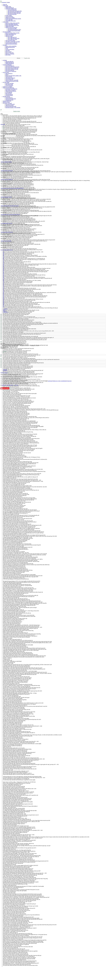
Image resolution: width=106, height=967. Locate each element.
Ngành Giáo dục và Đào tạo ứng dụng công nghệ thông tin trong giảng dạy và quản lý (19, 928)
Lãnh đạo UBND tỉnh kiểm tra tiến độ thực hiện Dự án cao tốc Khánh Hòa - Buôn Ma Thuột (21, 561)
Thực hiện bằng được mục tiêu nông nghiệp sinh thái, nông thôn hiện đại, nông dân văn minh (21, 310)
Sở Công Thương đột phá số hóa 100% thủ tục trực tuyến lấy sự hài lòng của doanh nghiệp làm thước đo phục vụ (25, 240)
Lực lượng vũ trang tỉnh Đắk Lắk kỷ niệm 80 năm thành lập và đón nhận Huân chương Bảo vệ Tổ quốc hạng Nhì (25, 271)
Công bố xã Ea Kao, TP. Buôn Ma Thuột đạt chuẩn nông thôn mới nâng (17, 403)
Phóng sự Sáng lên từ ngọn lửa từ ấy (10, 846)
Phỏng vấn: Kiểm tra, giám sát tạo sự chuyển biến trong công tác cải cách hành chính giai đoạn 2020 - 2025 (24, 759)
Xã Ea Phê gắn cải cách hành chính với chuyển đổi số (13, 178)
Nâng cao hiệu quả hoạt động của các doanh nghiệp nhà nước (15, 150)
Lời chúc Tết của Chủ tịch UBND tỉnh (10, 947)
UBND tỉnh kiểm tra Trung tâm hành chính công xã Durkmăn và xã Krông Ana (18, 291)
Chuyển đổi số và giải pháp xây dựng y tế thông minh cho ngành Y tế (16, 839)
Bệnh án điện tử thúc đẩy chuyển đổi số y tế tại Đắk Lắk (14, 193)
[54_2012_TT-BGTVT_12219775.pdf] (1, 181)
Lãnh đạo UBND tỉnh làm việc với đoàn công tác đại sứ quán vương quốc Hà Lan (19, 527)
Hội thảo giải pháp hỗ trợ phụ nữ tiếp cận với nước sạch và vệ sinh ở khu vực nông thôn (20, 434)
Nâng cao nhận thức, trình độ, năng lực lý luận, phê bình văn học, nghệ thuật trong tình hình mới (21, 600)
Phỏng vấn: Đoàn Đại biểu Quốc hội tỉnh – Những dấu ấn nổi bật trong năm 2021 (19, 742)
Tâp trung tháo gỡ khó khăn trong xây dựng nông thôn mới (14, 754)
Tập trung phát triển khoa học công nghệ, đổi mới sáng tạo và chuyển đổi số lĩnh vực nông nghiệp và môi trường (25, 256)
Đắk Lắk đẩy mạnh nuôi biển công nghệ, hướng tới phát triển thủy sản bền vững (18, 187)
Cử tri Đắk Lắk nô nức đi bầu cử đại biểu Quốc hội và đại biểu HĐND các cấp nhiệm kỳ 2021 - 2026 (23, 830)
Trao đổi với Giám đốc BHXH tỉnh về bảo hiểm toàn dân (14, 948)
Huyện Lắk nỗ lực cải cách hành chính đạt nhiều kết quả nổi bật (15, 647)
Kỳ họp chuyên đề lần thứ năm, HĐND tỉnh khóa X (13, 717)
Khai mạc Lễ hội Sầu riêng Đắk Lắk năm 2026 (12, 120)
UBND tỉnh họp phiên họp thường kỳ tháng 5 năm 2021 (14, 823)
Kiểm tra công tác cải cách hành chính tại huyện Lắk (13, 594)
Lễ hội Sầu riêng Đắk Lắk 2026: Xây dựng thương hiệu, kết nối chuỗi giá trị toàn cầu (19, 118)
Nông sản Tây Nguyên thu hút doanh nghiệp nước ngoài (14, 223)
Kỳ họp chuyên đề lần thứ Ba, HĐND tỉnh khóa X (13, 247)
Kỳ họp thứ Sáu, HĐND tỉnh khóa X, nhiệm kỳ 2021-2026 (14, 606)
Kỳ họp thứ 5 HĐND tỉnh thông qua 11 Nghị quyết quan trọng (15, 952)
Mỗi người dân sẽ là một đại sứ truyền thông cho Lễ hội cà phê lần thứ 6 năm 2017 (19, 962)
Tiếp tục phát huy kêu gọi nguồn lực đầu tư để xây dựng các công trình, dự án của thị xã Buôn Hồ (22, 473)
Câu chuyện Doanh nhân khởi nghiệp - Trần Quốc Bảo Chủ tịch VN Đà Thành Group (19, 853)
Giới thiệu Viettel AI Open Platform (10, 824)
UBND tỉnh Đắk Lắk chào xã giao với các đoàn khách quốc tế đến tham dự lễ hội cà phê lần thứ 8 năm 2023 (24, 648)
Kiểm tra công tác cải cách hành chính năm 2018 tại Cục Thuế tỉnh (16, 935)
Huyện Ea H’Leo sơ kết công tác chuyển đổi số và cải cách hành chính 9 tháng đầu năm (20, 423)
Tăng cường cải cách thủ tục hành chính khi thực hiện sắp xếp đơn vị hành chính (18, 311)
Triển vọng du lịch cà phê (8, 769)
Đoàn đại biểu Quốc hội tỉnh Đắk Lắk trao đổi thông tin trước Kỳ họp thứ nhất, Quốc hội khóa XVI (22, 175)
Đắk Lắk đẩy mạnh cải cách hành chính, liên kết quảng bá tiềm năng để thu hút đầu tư (19, 521)
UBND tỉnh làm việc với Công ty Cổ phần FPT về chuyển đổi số (15, 739)
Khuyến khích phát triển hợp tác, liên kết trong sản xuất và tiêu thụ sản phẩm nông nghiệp (20, 557)
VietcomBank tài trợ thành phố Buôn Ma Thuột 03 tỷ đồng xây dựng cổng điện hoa (19, 851)
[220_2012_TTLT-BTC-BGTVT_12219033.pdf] (1, 216)
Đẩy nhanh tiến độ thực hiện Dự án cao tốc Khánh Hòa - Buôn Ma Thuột (17, 555)
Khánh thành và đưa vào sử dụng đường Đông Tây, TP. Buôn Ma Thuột (17, 543)
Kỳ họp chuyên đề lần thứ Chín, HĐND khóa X (12, 614)
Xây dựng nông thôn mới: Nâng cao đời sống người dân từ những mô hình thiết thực (19, 164)
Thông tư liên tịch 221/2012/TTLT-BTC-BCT (10, 205)
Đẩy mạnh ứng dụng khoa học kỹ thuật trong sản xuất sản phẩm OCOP (17, 350)
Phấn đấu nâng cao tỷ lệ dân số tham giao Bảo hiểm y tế (14, 812)
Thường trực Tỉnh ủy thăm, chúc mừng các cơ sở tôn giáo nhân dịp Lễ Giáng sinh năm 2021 (21, 757)
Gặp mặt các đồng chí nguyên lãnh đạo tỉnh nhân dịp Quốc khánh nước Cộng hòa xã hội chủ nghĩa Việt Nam (24, 274)
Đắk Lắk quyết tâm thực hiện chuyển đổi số (11, 833)
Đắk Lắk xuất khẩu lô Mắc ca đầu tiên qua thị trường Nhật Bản (15, 682)
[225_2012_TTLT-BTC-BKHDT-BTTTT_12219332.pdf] (1, 190)
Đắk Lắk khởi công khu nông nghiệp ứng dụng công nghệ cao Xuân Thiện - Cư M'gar (20, 693)
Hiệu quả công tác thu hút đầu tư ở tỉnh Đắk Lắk (12, 745)
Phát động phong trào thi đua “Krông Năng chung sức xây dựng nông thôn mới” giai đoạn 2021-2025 (23, 602)
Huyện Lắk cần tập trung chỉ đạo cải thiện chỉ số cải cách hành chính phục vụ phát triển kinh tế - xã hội (23, 481)
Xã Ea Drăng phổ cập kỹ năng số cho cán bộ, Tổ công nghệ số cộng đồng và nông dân (20, 273)
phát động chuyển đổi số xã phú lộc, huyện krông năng (13, 707)
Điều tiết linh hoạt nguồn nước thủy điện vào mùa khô (13, 519)
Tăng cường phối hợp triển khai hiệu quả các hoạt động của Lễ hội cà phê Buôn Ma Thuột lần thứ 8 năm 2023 (24, 655)
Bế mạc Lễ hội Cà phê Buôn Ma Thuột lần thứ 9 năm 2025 (14, 340)
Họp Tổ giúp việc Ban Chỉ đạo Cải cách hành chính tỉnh (14, 786)
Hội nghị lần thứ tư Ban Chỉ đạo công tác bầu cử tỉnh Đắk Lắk (15, 213)
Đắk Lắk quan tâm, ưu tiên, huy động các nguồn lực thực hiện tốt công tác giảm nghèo (20, 393)
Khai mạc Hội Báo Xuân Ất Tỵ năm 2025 (11, 392)
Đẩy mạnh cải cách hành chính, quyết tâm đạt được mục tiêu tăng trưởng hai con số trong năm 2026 (22, 190)
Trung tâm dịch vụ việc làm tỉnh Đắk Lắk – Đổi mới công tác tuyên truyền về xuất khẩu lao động (22, 855)
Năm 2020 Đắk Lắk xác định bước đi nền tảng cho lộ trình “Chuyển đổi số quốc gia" (19, 903)
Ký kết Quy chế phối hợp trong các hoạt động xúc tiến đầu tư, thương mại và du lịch (19, 397)
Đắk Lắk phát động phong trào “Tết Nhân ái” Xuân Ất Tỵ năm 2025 (16, 396)
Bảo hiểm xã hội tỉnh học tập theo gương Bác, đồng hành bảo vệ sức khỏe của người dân (20, 951)
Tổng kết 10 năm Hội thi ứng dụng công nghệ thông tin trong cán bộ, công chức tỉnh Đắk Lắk (21, 914)
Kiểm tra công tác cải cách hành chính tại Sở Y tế (12, 621)
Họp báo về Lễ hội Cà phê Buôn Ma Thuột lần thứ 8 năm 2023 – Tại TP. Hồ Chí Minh (20, 671)
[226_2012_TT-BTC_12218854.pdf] (1, 164)
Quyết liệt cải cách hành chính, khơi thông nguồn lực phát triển (15, 176)
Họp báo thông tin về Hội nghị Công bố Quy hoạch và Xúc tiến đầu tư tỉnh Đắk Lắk (19, 146)
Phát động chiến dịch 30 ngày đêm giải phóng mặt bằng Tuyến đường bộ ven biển (19, 168)
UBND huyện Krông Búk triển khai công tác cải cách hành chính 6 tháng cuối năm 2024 (20, 441)
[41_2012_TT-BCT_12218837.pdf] (1, 243)
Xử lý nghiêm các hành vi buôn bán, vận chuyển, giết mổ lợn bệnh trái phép (17, 281)
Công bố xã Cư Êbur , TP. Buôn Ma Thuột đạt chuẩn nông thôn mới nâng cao (18, 402)
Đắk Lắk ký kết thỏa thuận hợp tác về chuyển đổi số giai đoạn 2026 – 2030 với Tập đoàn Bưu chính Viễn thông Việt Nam (26, 170)
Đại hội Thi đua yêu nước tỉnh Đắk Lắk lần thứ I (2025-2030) (15, 250)
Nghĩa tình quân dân (7, 746)
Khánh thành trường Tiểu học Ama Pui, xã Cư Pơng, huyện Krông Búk (17, 850)
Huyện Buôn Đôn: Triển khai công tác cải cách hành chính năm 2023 (16, 666)
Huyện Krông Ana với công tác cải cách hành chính (13, 939)
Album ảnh (2, 124)
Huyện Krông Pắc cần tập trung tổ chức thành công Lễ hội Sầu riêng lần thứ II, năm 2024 (20, 479)
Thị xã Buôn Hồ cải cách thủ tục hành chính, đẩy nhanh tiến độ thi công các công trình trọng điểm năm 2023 (24, 669)
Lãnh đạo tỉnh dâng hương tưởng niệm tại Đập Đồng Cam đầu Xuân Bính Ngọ (18, 203)
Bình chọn (2, 347)
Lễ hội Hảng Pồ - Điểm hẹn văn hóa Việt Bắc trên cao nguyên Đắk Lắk (17, 368)
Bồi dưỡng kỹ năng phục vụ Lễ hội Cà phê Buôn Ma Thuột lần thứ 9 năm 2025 (18, 348)
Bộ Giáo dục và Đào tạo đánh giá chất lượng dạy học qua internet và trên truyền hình (19, 877)
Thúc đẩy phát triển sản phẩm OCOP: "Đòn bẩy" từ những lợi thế (16, 692)
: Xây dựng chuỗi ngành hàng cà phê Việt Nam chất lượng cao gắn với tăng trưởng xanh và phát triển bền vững (24, 649)
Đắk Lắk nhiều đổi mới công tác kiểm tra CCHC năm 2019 (14, 913)
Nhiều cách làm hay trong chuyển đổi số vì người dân (13, 262)
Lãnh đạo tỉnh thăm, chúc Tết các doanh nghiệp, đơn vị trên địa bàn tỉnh (17, 502)
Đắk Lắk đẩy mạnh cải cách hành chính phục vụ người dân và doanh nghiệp (18, 801)
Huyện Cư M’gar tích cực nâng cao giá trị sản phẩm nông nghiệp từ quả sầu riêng (19, 716)
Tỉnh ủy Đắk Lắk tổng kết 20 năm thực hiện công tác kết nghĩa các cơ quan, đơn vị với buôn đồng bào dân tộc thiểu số (26, 417)
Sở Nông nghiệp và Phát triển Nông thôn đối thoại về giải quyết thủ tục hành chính (19, 711)
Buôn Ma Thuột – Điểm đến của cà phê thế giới (12, 661)
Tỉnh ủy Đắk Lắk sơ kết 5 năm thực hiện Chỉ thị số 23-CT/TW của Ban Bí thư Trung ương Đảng (22, 633)
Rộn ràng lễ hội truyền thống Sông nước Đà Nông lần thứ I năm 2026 (16, 209)
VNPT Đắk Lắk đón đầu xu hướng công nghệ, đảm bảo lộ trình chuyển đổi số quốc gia (20, 875)
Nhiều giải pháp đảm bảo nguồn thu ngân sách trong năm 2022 (15, 750)
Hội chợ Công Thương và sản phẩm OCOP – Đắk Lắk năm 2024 (15, 399)
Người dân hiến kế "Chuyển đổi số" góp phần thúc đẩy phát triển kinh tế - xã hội (18, 834)
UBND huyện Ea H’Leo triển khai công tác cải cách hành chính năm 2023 (17, 652)
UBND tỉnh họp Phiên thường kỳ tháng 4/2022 (12, 730)
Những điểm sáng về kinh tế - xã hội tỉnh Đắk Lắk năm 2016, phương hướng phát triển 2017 (21, 963)
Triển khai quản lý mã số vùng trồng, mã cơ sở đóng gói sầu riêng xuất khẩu (17, 712)
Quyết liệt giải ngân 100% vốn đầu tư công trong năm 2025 (14, 378)
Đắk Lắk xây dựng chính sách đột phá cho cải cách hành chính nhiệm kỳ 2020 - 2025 (19, 788)
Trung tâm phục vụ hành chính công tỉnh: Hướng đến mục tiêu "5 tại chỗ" (17, 901)
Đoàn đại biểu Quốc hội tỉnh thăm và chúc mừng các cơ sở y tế (15, 357)
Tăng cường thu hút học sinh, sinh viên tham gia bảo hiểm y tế (15, 705)
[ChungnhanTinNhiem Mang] (6, 385)
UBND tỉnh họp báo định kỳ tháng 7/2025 (11, 287)
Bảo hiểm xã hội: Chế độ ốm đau (9, 891)
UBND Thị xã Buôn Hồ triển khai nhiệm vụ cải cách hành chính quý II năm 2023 (19, 634)
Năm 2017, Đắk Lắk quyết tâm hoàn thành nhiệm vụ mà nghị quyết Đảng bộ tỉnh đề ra (20, 960)
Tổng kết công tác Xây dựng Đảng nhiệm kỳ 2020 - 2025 (14, 501)
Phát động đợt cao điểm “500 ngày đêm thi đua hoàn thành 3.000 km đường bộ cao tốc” (20, 446)
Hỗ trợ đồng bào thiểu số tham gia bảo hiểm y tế (12, 639)
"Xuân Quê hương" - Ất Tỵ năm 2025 (10, 391)
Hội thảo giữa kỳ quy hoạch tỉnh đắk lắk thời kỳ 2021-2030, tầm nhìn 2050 (17, 727)
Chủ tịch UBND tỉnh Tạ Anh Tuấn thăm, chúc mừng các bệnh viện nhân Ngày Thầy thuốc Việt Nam (22, 208)
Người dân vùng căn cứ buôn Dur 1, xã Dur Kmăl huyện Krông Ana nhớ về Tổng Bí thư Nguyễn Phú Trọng (24, 471)
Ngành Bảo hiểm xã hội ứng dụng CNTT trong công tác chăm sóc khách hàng (18, 630)
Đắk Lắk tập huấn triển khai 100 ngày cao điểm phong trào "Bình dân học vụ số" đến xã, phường (22, 280)
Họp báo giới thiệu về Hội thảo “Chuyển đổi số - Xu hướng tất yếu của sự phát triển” (19, 840)
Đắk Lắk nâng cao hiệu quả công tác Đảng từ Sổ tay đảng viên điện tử (16, 186)
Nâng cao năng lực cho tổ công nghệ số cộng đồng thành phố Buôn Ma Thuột (18, 439)
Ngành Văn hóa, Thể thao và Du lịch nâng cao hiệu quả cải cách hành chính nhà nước (19, 768)
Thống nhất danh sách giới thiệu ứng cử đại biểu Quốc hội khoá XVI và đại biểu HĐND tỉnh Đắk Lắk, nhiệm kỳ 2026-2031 (27, 211)
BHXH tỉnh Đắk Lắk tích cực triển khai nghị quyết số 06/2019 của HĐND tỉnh (18, 883)
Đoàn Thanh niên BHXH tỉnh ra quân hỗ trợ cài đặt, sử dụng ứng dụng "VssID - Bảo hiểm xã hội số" (23, 838)
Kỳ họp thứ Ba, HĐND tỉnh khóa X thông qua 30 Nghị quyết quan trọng (17, 753)
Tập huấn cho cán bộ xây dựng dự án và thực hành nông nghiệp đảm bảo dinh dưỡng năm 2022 (21, 687)
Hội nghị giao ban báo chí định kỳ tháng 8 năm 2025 (13, 283)
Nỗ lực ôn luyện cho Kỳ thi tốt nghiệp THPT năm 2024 (14, 484)
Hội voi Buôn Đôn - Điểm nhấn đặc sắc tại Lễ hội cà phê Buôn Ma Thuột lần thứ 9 (19, 358)
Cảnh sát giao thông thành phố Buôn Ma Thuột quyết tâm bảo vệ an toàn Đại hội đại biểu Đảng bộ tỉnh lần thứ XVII (25, 861)
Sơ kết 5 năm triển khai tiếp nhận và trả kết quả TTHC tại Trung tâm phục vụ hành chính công (21, 385)
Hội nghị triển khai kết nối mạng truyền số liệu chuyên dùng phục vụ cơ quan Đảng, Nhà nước (21, 152)
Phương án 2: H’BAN (24, 345)
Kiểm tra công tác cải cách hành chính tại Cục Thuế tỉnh (14, 551)
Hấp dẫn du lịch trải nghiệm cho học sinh (11, 514)
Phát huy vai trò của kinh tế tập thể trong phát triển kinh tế (14, 541)
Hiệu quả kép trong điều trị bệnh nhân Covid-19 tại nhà (13, 748)
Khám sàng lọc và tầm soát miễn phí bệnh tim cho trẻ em (14, 491)
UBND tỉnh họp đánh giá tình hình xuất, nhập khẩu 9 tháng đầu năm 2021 (17, 798)
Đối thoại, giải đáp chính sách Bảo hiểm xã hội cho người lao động (16, 629)
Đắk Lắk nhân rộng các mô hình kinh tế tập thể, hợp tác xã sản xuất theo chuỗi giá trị (19, 558)
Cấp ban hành (3, 151)
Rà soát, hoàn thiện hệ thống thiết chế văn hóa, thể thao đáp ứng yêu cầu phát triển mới (20, 131)
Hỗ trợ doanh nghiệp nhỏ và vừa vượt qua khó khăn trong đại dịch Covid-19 (18, 793)
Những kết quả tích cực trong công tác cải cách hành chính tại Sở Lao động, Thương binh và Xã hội (22, 937)
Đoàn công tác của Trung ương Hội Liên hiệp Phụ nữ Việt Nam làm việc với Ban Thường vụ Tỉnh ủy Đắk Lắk (24, 429)
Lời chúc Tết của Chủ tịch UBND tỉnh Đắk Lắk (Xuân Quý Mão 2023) (17, 678)
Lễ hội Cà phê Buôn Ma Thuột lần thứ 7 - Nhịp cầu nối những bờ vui (16, 926)
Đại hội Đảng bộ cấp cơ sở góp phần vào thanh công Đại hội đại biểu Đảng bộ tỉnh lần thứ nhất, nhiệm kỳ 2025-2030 (26, 270)
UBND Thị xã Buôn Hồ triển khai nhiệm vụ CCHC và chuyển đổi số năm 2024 (18, 529)
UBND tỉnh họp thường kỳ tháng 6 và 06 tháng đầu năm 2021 (15, 816)
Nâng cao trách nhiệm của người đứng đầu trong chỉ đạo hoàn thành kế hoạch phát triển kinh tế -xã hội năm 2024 (25, 459)
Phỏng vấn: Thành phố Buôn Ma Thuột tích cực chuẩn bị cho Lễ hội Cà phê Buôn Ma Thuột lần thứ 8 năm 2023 (25, 672)
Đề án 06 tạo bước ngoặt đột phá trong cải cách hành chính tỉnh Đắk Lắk (17, 141)
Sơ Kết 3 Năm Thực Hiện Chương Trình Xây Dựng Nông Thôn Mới (16, 599)
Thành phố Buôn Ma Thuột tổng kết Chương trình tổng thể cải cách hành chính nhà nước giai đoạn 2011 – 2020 (25, 873)
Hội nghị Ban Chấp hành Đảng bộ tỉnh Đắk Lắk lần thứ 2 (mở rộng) (16, 216)
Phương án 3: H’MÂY (34, 345)
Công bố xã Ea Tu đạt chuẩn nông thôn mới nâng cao (13, 404)
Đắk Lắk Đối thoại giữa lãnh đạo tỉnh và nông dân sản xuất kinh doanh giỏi (17, 684)
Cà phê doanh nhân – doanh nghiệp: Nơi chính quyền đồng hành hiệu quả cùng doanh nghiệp (21, 918)
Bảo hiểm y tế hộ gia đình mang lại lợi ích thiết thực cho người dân (16, 944)
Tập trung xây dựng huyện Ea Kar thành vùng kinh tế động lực (15, 772)
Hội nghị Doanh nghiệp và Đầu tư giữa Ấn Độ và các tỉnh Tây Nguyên (17, 512)
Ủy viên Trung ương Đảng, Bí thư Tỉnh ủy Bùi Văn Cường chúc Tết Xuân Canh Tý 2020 (20, 906)
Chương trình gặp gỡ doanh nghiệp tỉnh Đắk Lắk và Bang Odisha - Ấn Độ (17, 537)
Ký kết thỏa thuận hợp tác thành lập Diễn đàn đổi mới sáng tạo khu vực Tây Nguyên (19, 704)
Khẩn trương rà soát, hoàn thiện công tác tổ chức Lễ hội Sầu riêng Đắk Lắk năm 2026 (19, 121)
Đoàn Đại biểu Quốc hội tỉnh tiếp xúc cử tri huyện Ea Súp (14, 566)
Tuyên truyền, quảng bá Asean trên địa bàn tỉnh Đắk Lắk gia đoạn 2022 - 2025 (18, 714)
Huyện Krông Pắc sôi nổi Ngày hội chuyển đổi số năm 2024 (14, 419)
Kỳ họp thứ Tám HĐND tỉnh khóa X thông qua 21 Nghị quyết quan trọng (17, 461)
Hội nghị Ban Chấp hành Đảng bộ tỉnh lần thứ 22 (12, 496)
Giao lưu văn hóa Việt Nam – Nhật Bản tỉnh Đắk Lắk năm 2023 (15, 569)
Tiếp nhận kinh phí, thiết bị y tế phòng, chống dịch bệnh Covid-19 (16, 790)
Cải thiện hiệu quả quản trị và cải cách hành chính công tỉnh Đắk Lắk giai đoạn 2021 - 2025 (21, 741)
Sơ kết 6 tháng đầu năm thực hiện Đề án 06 (11, 460)
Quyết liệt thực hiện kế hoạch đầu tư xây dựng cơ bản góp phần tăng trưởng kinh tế (19, 752)
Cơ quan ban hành (4, 154)
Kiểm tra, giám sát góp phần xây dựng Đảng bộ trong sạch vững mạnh (16, 783)
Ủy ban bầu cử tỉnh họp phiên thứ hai (10, 842)
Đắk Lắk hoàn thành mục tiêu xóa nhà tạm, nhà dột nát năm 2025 (15, 266)
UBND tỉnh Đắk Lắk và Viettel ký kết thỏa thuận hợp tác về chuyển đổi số (17, 282)
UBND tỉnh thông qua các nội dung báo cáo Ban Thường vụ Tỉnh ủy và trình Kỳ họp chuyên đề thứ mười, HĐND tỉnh (26, 564)
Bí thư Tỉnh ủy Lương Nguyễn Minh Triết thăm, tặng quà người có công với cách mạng (20, 130)
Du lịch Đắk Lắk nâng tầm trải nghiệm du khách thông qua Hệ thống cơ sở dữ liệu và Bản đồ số (21, 172)
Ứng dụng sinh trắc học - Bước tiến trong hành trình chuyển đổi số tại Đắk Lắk (18, 184)
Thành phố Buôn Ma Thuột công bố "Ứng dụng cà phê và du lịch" (16, 679)
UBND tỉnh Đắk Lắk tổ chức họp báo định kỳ (12, 394)
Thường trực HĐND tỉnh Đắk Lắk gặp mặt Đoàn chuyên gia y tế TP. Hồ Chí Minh (19, 132)
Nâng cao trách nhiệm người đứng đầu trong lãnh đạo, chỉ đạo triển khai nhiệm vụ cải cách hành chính (23, 469)
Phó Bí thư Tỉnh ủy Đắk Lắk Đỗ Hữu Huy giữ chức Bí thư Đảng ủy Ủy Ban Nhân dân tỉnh (21, 192)
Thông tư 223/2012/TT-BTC (6, 196)
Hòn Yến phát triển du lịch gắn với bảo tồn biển (12, 166)
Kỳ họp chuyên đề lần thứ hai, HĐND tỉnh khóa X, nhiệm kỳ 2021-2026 (17, 729)
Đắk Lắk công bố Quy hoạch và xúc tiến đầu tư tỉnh (13, 137)
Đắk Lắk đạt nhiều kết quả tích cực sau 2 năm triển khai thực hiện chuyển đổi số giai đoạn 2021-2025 (22, 575)
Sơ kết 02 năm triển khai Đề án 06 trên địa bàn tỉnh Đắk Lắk (14, 495)
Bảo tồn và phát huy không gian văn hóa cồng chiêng (13, 546)
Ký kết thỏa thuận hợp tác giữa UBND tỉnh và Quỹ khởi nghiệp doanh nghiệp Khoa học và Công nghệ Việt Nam (25, 934)
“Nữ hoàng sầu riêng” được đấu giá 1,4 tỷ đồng (12, 433)
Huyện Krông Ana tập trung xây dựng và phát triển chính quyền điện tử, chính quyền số (20, 636)
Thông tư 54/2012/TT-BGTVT (7, 179)
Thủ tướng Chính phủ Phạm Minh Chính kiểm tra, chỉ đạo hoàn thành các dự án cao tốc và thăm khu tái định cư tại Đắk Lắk (27, 201)
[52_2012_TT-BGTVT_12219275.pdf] (1, 234)
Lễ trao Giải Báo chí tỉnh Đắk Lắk (9, 478)
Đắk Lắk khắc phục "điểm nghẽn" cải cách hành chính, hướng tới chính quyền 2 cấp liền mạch (21, 304)
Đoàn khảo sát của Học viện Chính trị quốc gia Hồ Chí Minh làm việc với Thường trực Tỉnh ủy (21, 457)
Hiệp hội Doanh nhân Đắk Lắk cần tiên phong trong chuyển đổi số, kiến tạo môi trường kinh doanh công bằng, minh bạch (26, 268)
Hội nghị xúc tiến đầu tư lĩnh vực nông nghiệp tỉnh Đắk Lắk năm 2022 (16, 731)
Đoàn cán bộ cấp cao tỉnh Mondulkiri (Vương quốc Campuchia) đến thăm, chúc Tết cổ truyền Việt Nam (23, 532)
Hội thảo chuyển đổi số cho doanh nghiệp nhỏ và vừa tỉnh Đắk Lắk (16, 778)
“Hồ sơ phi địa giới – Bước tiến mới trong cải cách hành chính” (15, 257)
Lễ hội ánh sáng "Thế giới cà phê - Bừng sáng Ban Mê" (14, 651)
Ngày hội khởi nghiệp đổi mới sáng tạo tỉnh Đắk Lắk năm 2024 (15, 415)
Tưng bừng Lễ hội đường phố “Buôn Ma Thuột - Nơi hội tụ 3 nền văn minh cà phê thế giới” (21, 650)
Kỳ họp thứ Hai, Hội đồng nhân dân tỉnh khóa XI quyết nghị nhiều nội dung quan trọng (20, 129)
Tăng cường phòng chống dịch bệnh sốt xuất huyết (13, 451)
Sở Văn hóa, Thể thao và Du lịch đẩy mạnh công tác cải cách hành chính (17, 400)
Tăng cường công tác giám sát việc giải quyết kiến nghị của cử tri (15, 593)
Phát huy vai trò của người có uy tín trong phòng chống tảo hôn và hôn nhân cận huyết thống (21, 222)
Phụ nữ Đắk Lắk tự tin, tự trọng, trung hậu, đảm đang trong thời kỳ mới (17, 964)
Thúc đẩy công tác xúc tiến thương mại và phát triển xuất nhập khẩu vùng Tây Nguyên (20, 509)
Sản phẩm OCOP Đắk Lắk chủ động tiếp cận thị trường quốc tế (15, 513)
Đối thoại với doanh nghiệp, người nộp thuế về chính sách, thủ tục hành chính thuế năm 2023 (21, 626)
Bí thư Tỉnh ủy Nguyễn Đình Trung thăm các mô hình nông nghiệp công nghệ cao (19, 732)
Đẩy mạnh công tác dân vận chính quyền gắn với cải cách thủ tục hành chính (18, 946)
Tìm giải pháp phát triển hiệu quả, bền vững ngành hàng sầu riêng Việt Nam (17, 570)
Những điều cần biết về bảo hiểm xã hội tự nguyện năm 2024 (15, 411)
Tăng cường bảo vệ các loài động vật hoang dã (12, 573)
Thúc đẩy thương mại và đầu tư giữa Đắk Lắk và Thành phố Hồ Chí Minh (17, 467)
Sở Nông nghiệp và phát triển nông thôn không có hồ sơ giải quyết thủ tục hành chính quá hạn (21, 438)
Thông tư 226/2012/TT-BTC (6, 161)
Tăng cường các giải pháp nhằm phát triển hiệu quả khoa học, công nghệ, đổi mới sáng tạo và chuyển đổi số (24, 259)
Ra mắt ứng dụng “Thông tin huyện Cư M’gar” (12, 586)
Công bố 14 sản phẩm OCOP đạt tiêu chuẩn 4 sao (12, 453)
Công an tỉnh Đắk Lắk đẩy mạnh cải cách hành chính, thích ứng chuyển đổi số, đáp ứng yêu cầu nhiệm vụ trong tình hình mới (27, 278)
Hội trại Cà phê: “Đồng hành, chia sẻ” (10, 347)
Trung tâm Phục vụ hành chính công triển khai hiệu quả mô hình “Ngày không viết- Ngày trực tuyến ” (23, 667)
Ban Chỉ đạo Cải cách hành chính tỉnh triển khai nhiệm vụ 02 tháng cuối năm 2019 (19, 908)
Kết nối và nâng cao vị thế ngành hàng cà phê (12, 696)
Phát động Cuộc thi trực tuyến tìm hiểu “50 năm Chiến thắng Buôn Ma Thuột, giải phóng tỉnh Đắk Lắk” (23, 370)
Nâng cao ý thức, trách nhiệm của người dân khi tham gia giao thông (16, 867)
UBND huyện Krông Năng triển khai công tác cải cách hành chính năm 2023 (18, 653)
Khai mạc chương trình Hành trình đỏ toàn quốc (12, 475)
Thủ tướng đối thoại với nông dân (9, 864)
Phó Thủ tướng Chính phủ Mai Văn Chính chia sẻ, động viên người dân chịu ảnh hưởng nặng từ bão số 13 (23, 234)
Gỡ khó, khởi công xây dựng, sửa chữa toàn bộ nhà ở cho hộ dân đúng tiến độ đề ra (19, 219)
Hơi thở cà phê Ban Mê (7, 660)
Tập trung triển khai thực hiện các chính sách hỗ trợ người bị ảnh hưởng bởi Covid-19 (19, 766)
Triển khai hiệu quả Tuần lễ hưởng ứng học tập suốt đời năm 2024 (16, 407)
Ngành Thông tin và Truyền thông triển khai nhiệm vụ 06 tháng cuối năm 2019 (18, 917)
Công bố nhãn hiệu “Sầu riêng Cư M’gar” (11, 550)
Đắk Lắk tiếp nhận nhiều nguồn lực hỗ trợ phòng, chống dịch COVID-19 (17, 773)
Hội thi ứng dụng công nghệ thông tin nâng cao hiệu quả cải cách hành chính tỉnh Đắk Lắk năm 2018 (22, 936)
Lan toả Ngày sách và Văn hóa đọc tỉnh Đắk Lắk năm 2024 (14, 483)
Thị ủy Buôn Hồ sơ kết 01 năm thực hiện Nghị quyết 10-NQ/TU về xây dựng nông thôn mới (21, 515)
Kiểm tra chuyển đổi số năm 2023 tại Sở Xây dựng (13, 631)
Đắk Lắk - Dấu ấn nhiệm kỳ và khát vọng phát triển (13, 863)
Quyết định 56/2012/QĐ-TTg (6, 223)
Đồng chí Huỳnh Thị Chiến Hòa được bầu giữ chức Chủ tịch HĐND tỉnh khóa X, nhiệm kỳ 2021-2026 (23, 703)
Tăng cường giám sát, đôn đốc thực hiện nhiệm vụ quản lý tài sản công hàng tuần (18, 157)
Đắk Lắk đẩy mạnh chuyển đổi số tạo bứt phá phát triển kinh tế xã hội (16, 428)
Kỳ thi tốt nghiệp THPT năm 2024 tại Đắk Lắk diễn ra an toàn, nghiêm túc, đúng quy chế (20, 476)
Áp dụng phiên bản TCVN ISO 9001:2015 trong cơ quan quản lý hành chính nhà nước (20, 943)
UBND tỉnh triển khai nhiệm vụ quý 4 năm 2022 (12, 701)
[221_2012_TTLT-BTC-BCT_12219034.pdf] (1, 208)
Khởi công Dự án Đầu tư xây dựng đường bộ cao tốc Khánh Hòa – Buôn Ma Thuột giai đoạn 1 (21, 625)
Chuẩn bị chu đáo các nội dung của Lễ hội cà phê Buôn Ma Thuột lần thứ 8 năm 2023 (19, 674)
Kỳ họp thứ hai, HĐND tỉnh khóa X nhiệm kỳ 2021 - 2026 (14, 813)
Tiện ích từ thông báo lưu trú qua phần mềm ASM (12, 504)
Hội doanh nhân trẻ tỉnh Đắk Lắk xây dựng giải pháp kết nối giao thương (17, 749)
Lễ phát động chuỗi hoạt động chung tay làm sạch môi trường (15, 153)
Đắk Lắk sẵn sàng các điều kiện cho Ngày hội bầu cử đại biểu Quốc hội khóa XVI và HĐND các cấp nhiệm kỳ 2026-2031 (27, 199)
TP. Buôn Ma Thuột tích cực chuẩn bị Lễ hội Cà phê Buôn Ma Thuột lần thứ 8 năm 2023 (20, 654)
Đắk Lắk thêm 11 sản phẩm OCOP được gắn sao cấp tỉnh (14, 756)
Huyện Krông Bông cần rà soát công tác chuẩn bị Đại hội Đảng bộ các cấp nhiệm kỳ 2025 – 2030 (22, 480)
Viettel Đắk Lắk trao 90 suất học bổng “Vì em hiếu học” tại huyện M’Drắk (17, 585)
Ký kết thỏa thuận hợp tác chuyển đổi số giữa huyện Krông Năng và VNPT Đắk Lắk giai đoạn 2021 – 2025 (24, 777)
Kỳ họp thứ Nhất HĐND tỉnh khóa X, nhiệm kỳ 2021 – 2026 (15, 818)
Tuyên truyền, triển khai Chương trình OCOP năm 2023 (14, 577)
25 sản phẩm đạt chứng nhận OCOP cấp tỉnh (11, 624)
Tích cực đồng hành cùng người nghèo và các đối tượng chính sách (16, 715)
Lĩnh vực (2, 140)
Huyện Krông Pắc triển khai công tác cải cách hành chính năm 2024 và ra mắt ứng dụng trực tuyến (22, 525)
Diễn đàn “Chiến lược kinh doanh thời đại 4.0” (12, 622)
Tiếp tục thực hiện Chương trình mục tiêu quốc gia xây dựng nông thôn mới (17, 761)
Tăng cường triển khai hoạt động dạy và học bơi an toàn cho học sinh (16, 482)
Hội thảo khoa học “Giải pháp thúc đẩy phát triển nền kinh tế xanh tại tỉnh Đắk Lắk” (19, 156)
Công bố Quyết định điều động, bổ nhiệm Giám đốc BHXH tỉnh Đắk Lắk (17, 829)
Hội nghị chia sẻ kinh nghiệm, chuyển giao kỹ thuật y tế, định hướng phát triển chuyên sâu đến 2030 (22, 225)
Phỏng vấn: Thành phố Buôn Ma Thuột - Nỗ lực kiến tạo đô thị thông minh (17, 735)
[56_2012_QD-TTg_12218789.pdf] (1, 225)
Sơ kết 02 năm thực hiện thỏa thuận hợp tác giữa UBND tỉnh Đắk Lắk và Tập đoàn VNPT (20, 576)
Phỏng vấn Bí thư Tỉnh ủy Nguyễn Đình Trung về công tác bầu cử (16, 831)
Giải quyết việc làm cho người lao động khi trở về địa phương (15, 751)
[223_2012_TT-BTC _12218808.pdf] (1, 199)
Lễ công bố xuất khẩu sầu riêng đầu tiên (10, 695)
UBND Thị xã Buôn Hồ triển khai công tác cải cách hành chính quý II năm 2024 (18, 516)
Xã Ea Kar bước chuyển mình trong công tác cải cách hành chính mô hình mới (18, 154)
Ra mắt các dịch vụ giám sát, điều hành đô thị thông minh (14, 643)
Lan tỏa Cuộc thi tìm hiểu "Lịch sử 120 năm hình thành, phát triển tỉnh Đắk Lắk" (18, 499)
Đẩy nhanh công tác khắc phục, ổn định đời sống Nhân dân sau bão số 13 (17, 231)
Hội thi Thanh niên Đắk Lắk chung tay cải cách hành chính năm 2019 (16, 910)
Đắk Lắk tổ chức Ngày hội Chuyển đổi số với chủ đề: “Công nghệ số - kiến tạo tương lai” (20, 255)
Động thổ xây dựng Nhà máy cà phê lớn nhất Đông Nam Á (14, 343)
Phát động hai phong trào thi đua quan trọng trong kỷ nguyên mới (15, 212)
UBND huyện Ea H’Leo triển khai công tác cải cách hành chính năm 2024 (17, 518)
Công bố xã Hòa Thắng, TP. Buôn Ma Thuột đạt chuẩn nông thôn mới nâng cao (18, 401)
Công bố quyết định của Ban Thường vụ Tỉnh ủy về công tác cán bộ (16, 238)
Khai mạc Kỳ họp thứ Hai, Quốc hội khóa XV (12, 785)
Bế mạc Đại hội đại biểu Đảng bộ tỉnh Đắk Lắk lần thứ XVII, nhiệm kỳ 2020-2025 (19, 862)
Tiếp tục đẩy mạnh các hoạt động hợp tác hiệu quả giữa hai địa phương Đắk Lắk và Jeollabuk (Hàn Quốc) (23, 656)
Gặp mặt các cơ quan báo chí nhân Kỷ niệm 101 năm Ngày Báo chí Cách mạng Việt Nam (20, 144)
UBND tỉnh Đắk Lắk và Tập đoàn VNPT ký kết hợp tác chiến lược (16, 844)
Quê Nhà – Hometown (7, 658)
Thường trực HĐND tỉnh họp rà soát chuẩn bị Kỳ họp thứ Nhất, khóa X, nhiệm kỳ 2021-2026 (21, 821)
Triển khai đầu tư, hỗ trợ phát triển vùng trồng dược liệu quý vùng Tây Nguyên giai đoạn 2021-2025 (22, 690)
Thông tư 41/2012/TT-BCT (6, 240)
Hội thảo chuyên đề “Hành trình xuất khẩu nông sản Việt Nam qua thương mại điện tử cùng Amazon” (23, 249)
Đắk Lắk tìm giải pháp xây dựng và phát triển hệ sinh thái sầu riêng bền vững (18, 431)
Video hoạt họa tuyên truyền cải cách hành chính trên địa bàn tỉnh (15, 954)
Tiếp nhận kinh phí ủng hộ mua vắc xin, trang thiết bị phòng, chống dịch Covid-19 (19, 827)
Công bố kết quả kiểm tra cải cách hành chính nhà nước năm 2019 (16, 909)
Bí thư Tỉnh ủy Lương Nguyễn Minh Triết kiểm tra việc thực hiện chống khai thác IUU (20, 248)
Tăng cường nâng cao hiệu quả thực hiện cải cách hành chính (15, 670)
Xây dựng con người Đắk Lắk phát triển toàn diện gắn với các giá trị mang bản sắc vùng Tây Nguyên (22, 448)
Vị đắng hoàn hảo (6, 659)
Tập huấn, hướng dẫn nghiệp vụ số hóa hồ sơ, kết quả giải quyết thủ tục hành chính (19, 616)
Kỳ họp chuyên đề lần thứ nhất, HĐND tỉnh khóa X (13, 738)
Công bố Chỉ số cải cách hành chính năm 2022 (12, 620)
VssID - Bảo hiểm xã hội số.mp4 (9, 849)
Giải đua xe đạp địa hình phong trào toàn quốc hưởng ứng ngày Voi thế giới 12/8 (18, 596)
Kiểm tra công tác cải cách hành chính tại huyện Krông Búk (14, 911)
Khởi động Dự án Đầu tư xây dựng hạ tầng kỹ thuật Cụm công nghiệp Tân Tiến (18, 143)
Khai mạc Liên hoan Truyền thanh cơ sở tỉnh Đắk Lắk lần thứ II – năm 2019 (18, 922)
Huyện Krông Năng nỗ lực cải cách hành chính (12, 945)
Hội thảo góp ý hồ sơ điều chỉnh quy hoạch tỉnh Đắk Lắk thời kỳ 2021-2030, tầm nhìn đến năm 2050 (22, 149)
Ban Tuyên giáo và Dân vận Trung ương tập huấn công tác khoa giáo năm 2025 (18, 243)
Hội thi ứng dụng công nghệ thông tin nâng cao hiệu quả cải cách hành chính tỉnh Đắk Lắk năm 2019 (22, 919)
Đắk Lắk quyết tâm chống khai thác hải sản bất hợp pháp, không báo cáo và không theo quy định (22, 289)
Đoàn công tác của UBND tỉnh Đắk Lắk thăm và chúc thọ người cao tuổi (17, 485)
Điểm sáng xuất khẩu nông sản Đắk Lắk (11, 386)
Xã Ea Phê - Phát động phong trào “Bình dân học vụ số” (14, 298)
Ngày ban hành (3, 143)
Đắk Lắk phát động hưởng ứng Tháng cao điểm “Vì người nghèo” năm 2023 (18, 538)
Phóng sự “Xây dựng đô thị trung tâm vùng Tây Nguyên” (14, 740)
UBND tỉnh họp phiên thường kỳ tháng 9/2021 (12, 796)
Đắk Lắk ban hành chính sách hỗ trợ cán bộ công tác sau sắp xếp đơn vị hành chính (19, 300)
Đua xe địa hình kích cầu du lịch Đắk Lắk (11, 597)
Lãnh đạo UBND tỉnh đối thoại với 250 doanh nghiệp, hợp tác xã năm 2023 (17, 547)
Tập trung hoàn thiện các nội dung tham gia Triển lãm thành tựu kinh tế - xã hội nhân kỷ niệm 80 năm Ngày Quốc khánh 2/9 (27, 285)
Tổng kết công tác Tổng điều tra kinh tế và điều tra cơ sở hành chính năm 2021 (18, 724)
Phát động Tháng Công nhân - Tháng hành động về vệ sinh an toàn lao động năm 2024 (20, 498)
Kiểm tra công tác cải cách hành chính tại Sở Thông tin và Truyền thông (17, 437)
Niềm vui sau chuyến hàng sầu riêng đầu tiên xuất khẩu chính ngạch (16, 697)
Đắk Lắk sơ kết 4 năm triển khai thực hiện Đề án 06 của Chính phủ (16, 145)
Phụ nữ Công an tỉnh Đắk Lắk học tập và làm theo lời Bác (14, 794)
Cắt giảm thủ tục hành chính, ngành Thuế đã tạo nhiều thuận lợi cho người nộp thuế (19, 420)
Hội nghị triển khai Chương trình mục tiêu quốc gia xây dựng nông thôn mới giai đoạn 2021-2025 (22, 719)
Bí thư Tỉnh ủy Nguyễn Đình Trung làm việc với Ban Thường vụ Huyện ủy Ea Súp (19, 526)
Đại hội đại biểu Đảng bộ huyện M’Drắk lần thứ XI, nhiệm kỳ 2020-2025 (17, 866)
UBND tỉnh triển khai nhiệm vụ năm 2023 (11, 683)
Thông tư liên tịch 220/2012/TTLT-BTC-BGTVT (10, 214)
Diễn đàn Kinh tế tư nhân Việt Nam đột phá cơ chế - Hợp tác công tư (16, 139)
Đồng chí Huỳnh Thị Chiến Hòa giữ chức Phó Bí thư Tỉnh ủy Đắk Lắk (17, 424)
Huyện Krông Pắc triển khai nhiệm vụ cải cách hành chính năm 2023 (16, 676)
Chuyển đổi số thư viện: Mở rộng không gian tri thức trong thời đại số (16, 194)
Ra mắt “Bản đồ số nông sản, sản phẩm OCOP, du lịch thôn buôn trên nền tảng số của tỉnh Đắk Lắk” (22, 122)
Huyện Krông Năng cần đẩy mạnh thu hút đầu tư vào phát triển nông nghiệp (18, 435)
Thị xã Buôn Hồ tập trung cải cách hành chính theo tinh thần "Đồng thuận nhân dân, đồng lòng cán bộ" (23, 373)
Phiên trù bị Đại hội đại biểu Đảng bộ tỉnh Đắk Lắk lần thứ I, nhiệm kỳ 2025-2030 (19, 267)
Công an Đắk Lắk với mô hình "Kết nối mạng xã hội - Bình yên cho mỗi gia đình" (19, 880)
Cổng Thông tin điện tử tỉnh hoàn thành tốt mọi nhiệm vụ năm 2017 (16, 949)
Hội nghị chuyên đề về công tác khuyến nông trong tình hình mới (15, 272)
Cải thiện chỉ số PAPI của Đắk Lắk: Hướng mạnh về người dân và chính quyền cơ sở (19, 879)
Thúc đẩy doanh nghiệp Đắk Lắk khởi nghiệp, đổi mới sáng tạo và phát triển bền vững (19, 416)
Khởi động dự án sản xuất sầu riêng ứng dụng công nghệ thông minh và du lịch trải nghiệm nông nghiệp (23, 426)
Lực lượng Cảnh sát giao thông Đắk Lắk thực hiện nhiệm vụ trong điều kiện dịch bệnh (20, 810)
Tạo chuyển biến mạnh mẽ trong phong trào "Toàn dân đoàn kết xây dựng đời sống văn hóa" (21, 604)
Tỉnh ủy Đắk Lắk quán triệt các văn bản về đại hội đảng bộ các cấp (16, 418)
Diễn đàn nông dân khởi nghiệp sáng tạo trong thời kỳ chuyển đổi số (16, 694)
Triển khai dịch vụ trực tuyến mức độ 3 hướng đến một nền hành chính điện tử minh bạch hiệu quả (22, 955)
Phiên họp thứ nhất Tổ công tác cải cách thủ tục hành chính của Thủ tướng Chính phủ (19, 588)
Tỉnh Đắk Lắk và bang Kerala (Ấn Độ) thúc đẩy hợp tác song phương (16, 487)
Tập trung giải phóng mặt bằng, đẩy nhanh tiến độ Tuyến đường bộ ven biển (18, 217)
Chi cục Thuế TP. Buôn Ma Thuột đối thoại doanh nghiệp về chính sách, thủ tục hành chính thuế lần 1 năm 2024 (25, 486)
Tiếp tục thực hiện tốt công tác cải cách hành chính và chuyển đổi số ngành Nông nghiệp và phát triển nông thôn (25, 603)
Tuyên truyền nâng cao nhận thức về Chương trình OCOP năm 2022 (16, 689)
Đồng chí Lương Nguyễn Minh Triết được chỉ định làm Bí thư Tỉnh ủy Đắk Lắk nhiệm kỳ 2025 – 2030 (23, 251)
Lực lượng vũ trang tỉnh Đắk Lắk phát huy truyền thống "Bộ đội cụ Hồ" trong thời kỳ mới (20, 795)
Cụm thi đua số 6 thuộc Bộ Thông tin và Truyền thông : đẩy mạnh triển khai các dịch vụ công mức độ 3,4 (23, 896)
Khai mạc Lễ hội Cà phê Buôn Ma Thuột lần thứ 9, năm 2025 (15, 352)
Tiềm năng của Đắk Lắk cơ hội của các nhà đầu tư (12, 507)
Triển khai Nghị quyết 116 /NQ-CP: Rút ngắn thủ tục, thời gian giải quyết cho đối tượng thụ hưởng (22, 776)
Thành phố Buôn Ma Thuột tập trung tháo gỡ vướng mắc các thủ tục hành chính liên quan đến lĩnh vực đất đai (24, 554)
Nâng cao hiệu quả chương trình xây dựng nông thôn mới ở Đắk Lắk (16, 811)
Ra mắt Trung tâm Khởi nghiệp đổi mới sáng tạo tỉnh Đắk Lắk (15, 464)
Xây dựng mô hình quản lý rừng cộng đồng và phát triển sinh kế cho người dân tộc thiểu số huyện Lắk (23, 592)
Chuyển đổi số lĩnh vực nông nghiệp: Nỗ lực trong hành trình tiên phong (17, 799)
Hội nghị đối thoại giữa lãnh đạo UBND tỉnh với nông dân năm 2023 (16, 539)
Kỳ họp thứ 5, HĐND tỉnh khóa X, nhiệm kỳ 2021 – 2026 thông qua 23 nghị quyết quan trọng (21, 685)
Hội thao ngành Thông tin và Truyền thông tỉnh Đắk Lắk (14, 430)
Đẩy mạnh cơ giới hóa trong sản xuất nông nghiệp (12, 698)
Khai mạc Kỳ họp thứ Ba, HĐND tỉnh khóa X (12, 765)
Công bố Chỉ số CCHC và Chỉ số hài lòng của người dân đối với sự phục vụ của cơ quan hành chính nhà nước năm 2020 (26, 820)
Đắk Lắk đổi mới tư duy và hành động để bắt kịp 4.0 (13, 887)
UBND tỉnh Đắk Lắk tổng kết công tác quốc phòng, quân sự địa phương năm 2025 (19, 220)
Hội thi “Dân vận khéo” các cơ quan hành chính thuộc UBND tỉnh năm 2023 (18, 591)
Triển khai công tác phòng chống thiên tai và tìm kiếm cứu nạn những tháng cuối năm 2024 (20, 462)
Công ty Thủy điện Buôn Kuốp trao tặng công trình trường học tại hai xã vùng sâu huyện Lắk (21, 582)
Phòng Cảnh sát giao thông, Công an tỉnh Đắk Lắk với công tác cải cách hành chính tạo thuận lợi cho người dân (24, 940)
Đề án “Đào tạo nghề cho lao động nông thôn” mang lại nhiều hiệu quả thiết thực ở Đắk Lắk (21, 856)
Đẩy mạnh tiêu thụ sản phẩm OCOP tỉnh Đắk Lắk (12, 542)
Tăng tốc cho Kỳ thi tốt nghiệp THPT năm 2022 (12, 723)
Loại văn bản (3, 138)
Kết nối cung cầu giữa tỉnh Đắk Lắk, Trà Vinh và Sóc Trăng (14, 456)
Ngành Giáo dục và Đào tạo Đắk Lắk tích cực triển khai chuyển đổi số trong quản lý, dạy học (21, 889)
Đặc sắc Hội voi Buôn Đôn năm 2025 (10, 346)
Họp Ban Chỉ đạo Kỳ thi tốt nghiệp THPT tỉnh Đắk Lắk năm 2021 (16, 825)
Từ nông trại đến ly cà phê (8, 663)
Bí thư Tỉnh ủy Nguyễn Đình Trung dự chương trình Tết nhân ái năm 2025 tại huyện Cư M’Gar (21, 379)
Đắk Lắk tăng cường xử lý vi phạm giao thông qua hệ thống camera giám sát (18, 858)
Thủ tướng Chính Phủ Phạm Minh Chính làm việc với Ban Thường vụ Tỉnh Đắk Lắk (19, 436)
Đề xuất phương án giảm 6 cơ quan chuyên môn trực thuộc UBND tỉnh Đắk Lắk (18, 372)
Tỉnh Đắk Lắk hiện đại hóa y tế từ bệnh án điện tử (12, 260)
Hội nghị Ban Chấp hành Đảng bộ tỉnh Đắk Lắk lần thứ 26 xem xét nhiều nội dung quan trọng (21, 425)
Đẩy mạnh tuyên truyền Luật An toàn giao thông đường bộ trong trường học (18, 869)
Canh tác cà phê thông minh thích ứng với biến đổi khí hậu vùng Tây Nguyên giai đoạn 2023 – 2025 (22, 627)
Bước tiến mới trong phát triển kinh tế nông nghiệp (13, 492)
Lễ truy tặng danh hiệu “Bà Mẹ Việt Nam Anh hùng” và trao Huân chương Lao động (19, 126)
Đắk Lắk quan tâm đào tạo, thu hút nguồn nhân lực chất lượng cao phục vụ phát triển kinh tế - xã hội (22, 726)
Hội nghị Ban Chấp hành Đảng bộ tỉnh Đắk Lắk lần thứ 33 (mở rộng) (16, 313)
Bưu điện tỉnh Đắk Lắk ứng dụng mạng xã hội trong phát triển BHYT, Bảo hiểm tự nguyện (20, 881)
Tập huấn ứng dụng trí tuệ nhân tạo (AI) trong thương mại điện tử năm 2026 (18, 174)
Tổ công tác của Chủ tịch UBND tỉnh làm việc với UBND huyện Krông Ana (18, 925)
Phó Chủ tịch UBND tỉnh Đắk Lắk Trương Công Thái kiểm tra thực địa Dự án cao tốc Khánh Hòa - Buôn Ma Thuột (25, 161)
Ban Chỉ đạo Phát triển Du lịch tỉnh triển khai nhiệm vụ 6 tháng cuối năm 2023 (18, 587)
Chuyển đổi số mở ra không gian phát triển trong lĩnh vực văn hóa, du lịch (17, 226)
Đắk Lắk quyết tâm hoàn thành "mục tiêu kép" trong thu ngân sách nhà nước (18, 804)
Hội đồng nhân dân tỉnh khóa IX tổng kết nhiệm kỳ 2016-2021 (15, 832)
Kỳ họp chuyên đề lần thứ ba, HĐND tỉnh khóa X (13, 722)
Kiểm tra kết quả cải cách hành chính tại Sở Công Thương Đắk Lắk (16, 921)
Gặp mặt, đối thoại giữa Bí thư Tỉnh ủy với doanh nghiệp (14, 902)
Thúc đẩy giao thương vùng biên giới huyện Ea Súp (13, 458)
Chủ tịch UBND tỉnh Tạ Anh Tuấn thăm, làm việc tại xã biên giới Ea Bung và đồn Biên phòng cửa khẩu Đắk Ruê (25, 295)
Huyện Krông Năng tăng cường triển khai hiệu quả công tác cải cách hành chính (18, 615)
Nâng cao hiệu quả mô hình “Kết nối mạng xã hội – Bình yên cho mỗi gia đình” (18, 876)
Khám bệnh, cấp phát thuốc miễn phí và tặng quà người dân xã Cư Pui (16, 124)
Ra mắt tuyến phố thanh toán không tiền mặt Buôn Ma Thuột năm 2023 (17, 584)
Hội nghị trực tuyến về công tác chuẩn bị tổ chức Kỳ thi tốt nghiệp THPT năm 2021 (19, 828)
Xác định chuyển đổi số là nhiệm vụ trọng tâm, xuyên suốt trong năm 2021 (17, 841)
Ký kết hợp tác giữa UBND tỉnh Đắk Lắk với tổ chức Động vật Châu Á (17, 762)
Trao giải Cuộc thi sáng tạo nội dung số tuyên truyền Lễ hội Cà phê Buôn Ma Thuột (19, 356)
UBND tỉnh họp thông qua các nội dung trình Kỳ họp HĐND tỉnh (16, 579)
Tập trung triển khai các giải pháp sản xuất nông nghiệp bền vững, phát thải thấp (18, 253)
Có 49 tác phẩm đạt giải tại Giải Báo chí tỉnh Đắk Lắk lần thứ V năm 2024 (17, 312)
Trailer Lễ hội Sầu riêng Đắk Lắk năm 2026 (11, 123)
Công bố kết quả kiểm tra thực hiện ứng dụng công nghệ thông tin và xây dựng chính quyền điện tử (22, 895)
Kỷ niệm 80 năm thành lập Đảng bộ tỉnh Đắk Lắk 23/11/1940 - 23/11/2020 (17, 857)
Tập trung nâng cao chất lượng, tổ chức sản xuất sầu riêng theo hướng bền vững (18, 229)
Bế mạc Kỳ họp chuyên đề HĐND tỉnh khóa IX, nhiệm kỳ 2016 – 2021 (17, 835)
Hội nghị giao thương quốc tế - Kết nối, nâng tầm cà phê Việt (15, 351)
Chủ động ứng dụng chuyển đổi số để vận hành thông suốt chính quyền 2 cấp (18, 305)
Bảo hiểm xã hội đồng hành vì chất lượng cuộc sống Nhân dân (15, 412)
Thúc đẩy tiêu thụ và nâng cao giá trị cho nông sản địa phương (15, 540)
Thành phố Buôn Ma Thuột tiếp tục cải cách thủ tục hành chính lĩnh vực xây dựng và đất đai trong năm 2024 (24, 535)
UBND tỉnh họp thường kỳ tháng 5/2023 (11, 617)
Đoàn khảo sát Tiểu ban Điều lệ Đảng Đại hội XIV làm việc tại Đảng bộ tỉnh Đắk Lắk (19, 470)
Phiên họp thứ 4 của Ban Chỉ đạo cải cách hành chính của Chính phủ (16, 637)
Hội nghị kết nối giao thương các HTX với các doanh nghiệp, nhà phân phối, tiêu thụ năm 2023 (21, 581)
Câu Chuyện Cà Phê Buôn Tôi (9, 662)
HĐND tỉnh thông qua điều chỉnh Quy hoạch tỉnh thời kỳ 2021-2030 (16, 148)
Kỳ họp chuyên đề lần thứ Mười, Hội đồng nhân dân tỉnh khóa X (15, 549)
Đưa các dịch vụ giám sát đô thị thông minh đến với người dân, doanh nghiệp (18, 644)
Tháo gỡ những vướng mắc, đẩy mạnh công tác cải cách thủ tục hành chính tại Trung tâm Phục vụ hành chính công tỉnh (26, 158)
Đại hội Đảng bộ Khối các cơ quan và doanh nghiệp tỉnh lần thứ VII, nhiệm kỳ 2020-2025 (20, 865)
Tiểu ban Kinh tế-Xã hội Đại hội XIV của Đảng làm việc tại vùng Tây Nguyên (18, 450)
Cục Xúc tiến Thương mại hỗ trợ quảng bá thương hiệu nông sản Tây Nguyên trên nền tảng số (21, 510)
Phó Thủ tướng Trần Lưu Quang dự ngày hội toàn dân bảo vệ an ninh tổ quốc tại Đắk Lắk (20, 595)
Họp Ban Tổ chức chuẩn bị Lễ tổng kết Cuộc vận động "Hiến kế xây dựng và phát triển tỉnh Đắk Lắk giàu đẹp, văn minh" (27, 845)
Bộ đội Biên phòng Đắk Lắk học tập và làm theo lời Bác (14, 808)
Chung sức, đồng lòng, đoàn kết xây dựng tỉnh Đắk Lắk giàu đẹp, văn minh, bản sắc (19, 288)
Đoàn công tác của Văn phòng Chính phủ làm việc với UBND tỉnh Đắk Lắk (18, 640)
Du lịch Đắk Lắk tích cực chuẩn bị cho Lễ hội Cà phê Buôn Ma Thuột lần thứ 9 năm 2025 (20, 354)
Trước (4, 309)
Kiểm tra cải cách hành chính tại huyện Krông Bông (13, 915)
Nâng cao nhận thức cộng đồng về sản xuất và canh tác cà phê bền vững (17, 447)
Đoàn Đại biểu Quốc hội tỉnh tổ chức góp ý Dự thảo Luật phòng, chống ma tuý (18, 843)
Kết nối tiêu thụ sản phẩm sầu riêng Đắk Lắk (11, 608)
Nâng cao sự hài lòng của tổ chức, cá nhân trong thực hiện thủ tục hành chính (18, 589)
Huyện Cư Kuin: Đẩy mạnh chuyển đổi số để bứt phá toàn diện (15, 523)
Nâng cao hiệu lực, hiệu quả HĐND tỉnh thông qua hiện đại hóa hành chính (17, 177)
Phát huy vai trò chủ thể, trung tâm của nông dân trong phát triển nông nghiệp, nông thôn (20, 560)
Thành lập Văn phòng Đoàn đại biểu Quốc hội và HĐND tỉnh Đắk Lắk (17, 819)
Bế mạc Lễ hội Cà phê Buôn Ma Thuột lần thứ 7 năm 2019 (14, 929)
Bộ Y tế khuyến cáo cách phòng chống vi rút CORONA (14, 904)
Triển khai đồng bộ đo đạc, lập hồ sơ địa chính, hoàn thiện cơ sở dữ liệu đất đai (18, 183)
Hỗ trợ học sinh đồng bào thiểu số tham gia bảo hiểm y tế (14, 565)
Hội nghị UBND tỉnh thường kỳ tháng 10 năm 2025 (13, 246)
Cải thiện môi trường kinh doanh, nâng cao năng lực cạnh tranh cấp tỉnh (17, 452)
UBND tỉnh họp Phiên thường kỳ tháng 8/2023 (12, 583)
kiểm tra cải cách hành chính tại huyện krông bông (13, 710)
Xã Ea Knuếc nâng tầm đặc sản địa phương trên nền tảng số (14, 279)
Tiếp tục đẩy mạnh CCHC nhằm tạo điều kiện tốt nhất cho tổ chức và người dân (18, 791)
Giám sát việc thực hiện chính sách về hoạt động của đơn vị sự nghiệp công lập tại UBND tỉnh (21, 528)
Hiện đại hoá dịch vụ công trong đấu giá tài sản (12, 817)
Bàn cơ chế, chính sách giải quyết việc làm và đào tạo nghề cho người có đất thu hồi (19, 465)
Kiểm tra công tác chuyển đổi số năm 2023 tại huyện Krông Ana (15, 632)
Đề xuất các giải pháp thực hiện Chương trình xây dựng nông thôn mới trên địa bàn (19, 763)
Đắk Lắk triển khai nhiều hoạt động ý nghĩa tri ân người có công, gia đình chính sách (19, 463)
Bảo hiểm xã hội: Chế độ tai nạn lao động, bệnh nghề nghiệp (14, 890)
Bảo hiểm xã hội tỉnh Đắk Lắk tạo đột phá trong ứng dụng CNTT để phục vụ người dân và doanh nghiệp (23, 886)
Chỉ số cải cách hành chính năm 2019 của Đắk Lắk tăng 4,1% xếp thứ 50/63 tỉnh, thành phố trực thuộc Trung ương (25, 878)
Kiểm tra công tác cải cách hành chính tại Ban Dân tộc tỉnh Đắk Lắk (16, 414)
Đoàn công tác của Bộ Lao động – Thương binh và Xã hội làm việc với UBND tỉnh (19, 782)
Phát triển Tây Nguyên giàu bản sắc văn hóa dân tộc (13, 721)
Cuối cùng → (5, 312)
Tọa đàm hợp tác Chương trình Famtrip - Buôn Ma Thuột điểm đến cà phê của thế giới (19, 607)
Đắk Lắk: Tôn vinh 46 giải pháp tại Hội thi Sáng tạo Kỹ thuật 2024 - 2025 (17, 159)
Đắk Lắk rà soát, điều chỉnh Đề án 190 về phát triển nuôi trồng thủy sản (17, 160)
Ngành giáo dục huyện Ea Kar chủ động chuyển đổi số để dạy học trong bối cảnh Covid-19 (21, 814)
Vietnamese (4, 2)
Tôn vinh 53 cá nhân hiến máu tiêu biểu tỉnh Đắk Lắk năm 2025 (15, 309)
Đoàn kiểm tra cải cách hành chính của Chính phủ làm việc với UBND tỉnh (17, 933)
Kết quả (6, 347)
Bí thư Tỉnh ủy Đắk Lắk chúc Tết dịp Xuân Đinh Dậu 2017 (14, 959)
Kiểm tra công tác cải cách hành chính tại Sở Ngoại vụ (13, 619)
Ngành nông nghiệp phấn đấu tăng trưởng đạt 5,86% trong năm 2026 (16, 204)
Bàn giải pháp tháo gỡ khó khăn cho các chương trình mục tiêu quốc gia (17, 613)
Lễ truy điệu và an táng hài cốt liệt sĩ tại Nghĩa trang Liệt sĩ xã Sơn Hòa (16, 133)
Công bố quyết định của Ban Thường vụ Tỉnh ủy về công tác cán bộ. (16, 227)
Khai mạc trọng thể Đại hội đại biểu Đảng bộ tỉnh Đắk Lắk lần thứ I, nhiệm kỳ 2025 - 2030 (20, 265)
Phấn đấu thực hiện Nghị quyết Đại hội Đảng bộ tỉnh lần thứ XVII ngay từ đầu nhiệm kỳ (20, 806)
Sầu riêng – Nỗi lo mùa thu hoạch (9, 807)
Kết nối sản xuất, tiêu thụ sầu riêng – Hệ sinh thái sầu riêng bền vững (16, 119)
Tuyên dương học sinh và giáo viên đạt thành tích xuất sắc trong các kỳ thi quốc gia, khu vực (21, 490)
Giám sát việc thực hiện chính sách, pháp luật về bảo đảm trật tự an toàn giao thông (19, 497)
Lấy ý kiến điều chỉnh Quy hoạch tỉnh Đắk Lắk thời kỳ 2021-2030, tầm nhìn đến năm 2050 (20, 167)
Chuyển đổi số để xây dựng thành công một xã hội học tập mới (15, 797)
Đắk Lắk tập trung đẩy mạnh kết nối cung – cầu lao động (14, 468)
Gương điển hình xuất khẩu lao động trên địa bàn (12, 805)
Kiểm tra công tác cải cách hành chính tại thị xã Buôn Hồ (14, 611)
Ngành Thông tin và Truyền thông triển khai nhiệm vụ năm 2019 (15, 930)
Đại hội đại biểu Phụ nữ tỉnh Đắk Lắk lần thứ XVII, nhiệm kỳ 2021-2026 (17, 767)
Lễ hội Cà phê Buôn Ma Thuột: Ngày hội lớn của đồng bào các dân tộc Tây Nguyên (19, 957)
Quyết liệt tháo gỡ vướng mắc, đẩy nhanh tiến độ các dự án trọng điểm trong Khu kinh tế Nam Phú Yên (23, 165)
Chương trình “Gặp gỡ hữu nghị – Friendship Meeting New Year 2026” (17, 197)
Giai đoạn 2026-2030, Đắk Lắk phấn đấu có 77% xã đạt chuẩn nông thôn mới (18, 181)
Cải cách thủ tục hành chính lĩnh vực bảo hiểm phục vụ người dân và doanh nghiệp (19, 779)
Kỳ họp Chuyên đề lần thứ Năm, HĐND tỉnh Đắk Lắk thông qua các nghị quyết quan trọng (21, 210)
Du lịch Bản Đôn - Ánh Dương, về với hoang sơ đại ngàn (14, 931)
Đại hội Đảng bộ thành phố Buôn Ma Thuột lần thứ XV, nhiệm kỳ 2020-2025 (18, 868)
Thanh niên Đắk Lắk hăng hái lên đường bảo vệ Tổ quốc (14, 369)
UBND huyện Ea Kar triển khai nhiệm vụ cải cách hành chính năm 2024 (17, 524)
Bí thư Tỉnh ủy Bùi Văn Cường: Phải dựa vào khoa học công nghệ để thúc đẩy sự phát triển (21, 898)
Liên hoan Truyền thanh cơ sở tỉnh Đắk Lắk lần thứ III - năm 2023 (16, 552)
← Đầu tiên (5, 308)
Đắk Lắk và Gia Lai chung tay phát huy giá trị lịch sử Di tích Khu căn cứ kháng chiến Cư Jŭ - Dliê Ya (23, 559)
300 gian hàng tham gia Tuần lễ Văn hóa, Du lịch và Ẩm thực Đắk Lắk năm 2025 (19, 276)
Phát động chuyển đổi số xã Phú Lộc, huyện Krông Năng (14, 720)
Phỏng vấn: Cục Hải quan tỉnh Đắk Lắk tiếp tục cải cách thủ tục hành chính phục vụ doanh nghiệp (22, 743)
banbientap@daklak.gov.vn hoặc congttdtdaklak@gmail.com (59, 380)
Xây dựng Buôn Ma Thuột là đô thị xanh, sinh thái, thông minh (15, 380)
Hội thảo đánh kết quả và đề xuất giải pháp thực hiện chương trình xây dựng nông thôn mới (20, 760)
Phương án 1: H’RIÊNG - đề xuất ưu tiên (10, 345)
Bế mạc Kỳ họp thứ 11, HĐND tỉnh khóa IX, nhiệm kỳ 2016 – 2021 (16, 852)
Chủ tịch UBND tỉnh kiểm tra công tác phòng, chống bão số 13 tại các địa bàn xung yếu (20, 235)
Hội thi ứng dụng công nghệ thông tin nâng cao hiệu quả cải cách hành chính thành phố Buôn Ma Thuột (23, 942)
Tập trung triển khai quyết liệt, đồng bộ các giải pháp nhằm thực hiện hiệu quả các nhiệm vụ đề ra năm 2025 (24, 221)
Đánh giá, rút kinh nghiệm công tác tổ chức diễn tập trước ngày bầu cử (16, 195)
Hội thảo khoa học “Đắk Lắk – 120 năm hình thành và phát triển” (15, 406)
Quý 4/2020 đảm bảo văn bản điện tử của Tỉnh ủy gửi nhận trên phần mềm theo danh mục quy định (22, 894)
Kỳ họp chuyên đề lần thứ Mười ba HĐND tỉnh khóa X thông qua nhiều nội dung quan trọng (21, 474)
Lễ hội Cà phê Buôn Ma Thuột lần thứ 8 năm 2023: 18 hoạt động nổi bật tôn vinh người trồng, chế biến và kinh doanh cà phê (27, 664)
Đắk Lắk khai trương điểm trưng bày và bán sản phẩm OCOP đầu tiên (16, 755)
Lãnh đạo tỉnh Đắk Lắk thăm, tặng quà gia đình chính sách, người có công (17, 301)
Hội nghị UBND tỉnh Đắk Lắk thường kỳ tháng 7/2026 (13, 125)
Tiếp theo (5, 311)
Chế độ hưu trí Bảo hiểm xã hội (9, 892)
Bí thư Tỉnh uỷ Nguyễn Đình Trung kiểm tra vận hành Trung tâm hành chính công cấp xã (20, 303)
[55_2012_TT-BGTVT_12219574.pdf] (1, 172)
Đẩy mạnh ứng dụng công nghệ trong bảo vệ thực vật (13, 609)
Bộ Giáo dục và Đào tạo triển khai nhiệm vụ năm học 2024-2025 (15, 444)
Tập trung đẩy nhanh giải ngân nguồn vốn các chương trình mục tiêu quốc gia (18, 236)
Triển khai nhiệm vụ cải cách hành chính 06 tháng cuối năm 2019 (15, 923)
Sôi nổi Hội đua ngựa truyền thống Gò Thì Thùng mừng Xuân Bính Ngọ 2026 (18, 202)
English (8, 2)
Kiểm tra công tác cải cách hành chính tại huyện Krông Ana (14, 568)
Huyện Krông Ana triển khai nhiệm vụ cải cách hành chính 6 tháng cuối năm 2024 (19, 440)
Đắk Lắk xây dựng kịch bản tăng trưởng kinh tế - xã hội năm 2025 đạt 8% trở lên (18, 371)
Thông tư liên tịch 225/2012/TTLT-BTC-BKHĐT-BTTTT (12, 188)
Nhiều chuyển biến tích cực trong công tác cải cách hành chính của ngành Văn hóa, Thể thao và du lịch (23, 299)
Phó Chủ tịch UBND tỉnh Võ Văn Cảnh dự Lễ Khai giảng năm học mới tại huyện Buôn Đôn (21, 442)
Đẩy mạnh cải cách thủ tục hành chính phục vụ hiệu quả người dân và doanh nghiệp (19, 574)
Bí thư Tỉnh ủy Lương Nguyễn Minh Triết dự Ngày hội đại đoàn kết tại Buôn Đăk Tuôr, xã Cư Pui (22, 232)
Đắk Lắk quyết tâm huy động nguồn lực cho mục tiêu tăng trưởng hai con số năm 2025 (20, 384)
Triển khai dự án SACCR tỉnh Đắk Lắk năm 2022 (12, 737)
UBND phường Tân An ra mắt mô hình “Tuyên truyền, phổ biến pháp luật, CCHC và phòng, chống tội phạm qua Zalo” (26, 897)
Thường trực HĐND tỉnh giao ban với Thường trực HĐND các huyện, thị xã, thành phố (20, 427)
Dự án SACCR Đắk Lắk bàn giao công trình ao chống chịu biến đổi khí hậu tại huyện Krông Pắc (22, 544)
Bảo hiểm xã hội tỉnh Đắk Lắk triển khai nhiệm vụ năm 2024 (15, 534)
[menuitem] (3, 251)
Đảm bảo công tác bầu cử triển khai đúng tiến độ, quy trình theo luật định (17, 242)
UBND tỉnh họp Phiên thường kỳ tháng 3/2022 (12, 733)
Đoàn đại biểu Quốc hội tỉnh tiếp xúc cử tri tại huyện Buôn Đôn (15, 562)
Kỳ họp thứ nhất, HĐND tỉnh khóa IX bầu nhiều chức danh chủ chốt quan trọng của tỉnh (20, 965)
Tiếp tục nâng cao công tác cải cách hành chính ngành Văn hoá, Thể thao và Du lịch (19, 688)
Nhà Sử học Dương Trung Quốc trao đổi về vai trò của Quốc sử (15, 953)
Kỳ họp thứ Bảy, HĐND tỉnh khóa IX (10, 932)
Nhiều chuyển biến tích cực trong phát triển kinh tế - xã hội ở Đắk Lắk (16, 388)
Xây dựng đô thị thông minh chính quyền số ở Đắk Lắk (14, 809)
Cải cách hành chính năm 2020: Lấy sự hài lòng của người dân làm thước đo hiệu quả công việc (21, 899)
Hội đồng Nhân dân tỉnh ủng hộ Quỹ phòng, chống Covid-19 (15, 822)
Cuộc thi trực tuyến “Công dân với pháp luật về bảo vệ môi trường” (16, 718)
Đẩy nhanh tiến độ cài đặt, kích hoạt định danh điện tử (13, 506)
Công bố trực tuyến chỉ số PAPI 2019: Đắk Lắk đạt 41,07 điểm (15, 884)
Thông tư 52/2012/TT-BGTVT (7, 232)
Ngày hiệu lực (3, 147)
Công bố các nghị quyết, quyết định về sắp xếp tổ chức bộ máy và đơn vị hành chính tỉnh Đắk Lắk (22, 306)
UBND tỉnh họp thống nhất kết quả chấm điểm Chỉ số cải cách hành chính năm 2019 (19, 900)
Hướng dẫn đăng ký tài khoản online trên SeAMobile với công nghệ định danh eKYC (19, 847)
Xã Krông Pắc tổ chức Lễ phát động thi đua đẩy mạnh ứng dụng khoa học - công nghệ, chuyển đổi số (23, 294)
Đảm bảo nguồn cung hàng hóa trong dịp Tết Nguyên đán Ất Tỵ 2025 (16, 395)
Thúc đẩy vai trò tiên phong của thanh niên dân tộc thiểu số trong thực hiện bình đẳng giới (20, 422)
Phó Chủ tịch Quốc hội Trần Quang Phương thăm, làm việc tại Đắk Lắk (17, 390)
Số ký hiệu (2, 135)
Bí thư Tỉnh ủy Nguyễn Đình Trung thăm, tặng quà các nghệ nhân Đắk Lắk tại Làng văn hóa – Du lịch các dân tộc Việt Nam (27, 673)
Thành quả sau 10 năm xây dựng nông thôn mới (12, 700)
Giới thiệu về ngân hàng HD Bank (9, 885)
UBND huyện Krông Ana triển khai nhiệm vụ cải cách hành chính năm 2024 (18, 520)
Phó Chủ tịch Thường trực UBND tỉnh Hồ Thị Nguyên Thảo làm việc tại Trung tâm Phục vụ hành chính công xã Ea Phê (26, 179)
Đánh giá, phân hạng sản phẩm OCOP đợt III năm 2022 (14, 572)
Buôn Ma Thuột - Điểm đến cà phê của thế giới (12, 675)
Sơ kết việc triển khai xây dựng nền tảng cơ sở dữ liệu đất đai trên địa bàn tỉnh (18, 563)
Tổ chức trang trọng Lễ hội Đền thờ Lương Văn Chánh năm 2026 (16, 191)
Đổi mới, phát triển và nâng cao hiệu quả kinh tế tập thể (13, 787)
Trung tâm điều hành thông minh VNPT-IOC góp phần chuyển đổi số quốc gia (18, 854)
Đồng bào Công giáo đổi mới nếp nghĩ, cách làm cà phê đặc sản (15, 493)
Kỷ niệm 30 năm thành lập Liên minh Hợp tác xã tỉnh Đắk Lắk (15, 548)
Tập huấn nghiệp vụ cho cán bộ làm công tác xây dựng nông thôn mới (16, 686)
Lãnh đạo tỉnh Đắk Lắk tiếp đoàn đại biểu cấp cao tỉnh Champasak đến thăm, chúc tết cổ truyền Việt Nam (23, 531)
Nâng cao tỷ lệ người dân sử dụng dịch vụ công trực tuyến (14, 505)
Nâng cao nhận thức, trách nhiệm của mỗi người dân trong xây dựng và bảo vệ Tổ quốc (20, 445)
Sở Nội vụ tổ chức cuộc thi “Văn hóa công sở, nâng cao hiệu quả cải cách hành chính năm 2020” (22, 870)
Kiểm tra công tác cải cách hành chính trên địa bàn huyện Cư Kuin (16, 571)
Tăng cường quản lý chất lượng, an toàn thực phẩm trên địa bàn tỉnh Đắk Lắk (18, 290)
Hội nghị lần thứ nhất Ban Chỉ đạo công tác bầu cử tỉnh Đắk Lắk (15, 245)
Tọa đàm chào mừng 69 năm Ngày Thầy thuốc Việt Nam (14, 503)
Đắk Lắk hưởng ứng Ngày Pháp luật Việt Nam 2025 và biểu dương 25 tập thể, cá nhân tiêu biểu (21, 244)
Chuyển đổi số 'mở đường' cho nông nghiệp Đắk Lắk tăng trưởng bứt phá (17, 182)
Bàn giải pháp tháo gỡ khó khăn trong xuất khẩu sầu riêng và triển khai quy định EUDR (20, 134)
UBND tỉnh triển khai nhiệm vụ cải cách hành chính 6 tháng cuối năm (16, 709)
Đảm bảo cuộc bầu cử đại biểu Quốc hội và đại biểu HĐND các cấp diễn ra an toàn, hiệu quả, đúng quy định (24, 200)
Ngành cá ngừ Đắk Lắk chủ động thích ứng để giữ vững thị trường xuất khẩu (18, 138)
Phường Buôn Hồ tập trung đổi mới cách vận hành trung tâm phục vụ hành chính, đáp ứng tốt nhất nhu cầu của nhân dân (26, 302)
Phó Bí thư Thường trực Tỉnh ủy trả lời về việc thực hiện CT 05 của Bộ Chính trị (18, 956)
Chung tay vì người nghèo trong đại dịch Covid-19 (13, 784)
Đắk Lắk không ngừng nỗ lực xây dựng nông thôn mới (13, 454)
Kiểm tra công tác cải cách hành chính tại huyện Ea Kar (14, 912)
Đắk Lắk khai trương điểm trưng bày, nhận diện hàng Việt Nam (15, 598)
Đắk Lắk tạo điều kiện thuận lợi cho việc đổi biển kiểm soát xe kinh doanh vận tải (19, 859)
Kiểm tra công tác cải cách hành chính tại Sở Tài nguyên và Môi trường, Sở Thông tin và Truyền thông (23, 941)
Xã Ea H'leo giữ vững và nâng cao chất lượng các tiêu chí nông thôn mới (17, 237)
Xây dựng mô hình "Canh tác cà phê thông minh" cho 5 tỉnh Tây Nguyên (17, 677)
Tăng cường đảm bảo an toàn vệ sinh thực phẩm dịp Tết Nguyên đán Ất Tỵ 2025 (18, 389)
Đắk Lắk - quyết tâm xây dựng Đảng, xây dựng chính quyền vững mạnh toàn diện (19, 958)
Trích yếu (2, 136)
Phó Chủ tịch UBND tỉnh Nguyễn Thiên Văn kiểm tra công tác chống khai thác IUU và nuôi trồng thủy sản (24, 258)
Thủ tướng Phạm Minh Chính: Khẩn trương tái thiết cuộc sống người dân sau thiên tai (19, 228)
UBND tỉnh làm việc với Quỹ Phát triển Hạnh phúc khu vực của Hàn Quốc (17, 489)
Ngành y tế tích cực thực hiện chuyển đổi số (11, 472)
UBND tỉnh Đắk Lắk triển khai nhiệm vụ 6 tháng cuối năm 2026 (15, 127)
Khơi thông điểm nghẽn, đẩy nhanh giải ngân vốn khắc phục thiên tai (16, 147)
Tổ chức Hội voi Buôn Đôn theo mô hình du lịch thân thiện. (14, 645)
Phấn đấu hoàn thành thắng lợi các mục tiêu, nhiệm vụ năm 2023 (15, 681)
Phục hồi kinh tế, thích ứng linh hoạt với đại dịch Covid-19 (14, 789)
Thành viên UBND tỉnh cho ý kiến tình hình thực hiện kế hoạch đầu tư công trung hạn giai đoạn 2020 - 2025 (24, 408)
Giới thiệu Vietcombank (7, 638)
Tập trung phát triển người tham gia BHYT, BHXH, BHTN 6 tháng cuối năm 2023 (19, 605)
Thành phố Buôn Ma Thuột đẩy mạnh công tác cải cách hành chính (16, 494)
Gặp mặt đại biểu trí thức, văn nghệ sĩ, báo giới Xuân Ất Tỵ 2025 (15, 375)
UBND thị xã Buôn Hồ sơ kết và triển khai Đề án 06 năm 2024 (15, 508)
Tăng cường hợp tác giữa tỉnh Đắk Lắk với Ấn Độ (13, 517)
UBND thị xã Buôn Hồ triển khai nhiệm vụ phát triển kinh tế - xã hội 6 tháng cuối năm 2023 (21, 610)
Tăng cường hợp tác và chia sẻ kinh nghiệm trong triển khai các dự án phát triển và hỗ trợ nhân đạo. (22, 116)
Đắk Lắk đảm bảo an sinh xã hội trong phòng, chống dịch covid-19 (16, 771)
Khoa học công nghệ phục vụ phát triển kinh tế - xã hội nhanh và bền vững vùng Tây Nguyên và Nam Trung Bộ (25, 553)
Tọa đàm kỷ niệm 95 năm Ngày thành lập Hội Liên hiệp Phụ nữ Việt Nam (17, 254)
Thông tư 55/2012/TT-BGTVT (7, 170)
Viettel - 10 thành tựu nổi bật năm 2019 (10, 888)
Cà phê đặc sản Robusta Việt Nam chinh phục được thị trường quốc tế (16, 665)
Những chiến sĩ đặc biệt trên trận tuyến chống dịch (13, 802)
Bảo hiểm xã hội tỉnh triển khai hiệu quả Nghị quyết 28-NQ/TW (15, 907)
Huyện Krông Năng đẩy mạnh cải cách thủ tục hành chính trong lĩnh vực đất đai (18, 774)
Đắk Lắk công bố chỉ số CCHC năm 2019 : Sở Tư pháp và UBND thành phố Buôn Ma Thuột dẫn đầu (23, 874)
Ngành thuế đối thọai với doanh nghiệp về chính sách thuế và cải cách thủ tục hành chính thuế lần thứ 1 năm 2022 (25, 706)
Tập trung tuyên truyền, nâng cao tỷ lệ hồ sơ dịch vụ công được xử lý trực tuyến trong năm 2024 (21, 530)
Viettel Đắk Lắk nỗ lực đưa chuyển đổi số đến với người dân (14, 699)
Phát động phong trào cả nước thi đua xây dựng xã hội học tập (15, 618)
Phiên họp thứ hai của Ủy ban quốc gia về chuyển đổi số (14, 708)
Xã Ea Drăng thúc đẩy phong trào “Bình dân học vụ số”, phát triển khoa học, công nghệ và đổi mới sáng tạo (24, 277)
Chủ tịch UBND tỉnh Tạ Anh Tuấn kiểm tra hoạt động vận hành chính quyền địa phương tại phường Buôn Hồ (24, 296)
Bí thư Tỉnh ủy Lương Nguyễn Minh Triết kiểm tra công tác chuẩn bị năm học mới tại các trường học (22, 115)
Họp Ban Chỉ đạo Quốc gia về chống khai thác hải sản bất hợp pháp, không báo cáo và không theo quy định (24, 269)
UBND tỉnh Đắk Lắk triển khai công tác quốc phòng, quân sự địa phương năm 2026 (19, 205)
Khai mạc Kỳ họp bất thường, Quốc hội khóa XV (12, 744)
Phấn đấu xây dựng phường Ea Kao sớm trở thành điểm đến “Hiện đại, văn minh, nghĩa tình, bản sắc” (23, 293)
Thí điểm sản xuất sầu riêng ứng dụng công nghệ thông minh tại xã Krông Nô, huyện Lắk (20, 628)
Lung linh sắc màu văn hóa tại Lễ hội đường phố (12, 349)
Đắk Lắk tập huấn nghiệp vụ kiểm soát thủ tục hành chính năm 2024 (16, 413)
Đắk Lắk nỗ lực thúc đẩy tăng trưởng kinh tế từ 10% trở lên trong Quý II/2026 (18, 169)
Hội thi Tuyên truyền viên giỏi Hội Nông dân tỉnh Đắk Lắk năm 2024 (16, 405)
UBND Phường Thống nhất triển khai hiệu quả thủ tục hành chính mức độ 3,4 (18, 872)
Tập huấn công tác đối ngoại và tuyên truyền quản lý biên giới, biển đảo (17, 261)
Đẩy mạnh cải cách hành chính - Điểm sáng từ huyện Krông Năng (16, 920)
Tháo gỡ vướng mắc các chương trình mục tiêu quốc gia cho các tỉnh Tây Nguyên (19, 449)
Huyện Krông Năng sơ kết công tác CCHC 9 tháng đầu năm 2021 (16, 800)
